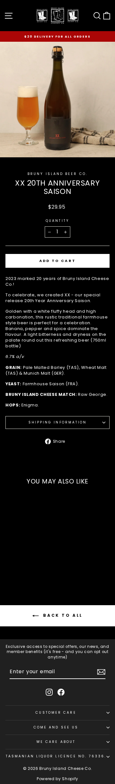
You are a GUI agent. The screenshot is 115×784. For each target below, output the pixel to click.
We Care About (55, 741)
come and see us (56, 727)
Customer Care (55, 712)
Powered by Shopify (57, 778)
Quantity (57, 221)
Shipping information (57, 422)
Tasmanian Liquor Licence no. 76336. (56, 756)
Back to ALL (62, 615)
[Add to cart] (39, 565)
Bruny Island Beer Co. (57, 173)
